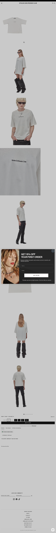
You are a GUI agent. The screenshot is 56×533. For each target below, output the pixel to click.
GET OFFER (36, 275)
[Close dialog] (53, 251)
